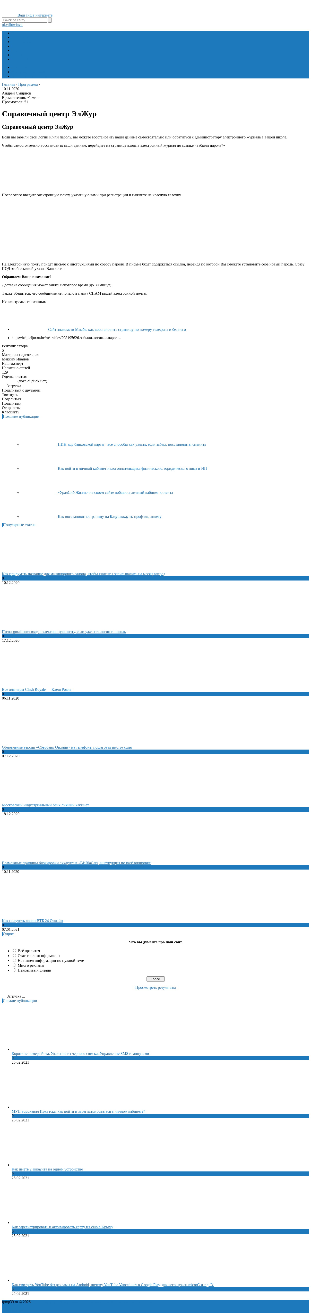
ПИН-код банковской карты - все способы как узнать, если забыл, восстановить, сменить (132, 444)
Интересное (21, 59)
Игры (16, 33)
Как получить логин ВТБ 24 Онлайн (32, 921)
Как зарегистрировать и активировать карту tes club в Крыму (62, 1227)
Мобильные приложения (32, 37)
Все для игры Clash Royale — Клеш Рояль (36, 689)
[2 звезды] (6, 380)
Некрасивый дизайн (34, 970)
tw (14, 25)
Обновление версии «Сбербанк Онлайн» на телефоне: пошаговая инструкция (67, 747)
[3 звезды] (9, 380)
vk (21, 25)
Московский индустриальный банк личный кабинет (45, 805)
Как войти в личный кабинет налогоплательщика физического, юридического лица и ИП (132, 468)
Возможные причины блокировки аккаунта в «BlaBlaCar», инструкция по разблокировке (76, 863)
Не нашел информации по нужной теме (51, 960)
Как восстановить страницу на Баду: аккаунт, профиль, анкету (110, 516)
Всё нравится (29, 951)
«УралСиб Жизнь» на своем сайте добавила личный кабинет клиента (115, 492)
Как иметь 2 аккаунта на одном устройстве (47, 1169)
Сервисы (19, 50)
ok (4, 25)
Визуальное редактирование (35, 76)
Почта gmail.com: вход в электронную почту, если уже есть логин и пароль (64, 632)
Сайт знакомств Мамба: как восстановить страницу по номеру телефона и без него (117, 329)
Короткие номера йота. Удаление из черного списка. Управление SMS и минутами (80, 1053)
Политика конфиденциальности (58, 1302)
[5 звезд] (15, 380)
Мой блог (20, 67)
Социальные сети (26, 55)
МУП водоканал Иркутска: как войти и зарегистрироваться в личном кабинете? (78, 1111)
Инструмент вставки (29, 72)
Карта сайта (146, 1302)
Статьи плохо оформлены (39, 956)
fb (10, 25)
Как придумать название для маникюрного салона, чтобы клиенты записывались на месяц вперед (83, 574)
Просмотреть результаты (155, 987)
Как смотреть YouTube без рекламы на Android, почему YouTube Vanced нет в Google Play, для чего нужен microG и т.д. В (113, 1285)
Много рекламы (31, 965)
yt (7, 25)
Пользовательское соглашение (111, 1302)
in (17, 25)
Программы (21, 42)
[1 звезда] (3, 380)
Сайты (17, 46)
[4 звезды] (12, 380)
